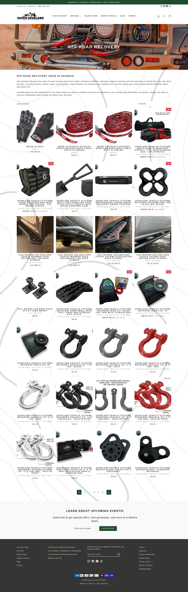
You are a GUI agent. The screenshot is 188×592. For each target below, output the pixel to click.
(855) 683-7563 (44, 6)
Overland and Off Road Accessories (62, 554)
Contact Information (147, 554)
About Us (31, 6)
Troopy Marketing (102, 583)
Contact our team (157, 92)
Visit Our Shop (60, 16)
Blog (122, 16)
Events (132, 16)
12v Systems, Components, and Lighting (64, 551)
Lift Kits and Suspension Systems (61, 547)
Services (75, 16)
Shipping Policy (145, 569)
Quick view (35, 142)
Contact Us (21, 6)
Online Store (91, 16)
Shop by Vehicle (109, 16)
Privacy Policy (145, 562)
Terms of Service (146, 565)
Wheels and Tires (55, 558)
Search (142, 547)
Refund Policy (144, 558)
